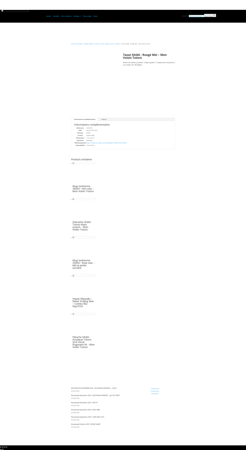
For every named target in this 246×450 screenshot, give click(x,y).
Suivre (157, 388)
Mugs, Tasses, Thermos (112, 44)
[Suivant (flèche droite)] (2, 449)
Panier (95, 16)
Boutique (76, 16)
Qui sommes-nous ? (154, 398)
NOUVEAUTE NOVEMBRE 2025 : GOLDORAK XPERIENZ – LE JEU (93, 388)
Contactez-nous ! (153, 404)
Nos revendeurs (66, 16)
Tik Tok (150, 407)
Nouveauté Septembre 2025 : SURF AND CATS (87, 417)
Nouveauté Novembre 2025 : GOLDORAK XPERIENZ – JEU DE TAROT (95, 395)
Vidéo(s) (103, 119)
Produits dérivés (89, 44)
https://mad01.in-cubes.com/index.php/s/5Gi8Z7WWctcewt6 (106, 143)
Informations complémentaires (84, 119)
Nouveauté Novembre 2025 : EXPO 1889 (85, 410)
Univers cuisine (99, 44)
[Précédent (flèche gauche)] (1, 449)
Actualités (56, 16)
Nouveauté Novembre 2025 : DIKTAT (84, 403)
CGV (149, 401)
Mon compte (87, 16)
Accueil (48, 16)
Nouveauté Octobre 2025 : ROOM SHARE (85, 424)
